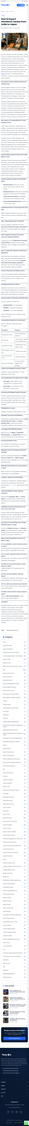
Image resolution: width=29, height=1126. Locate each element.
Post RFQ (21, 5)
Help (2, 1096)
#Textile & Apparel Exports (12, 630)
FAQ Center (3, 1)
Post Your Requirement (14, 1038)
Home (2, 11)
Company (3, 1082)
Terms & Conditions (19, 1122)
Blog (7, 11)
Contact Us (25, 1)
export (3, 73)
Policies (3, 1092)
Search (3, 1085)
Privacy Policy (9, 1122)
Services (3, 1089)
